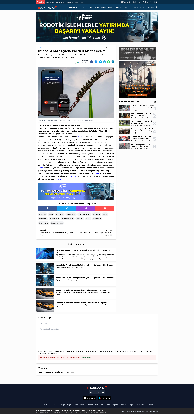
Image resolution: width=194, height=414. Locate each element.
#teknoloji (42, 214)
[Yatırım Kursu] (137, 79)
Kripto (110, 7)
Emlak (108, 405)
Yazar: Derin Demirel (46, 120)
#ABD (51, 214)
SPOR (82, 7)
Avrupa (130, 405)
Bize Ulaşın (137, 411)
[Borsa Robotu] (76, 191)
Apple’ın (81, 137)
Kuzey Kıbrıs (99, 405)
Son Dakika (73, 7)
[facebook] (91, 61)
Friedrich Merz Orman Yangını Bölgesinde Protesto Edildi (64, 2)
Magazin (128, 7)
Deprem (150, 7)
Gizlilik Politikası (147, 411)
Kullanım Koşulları (126, 411)
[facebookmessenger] (96, 61)
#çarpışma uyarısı (84, 214)
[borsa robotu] (97, 27)
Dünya (89, 7)
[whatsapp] (108, 61)
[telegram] (104, 61)
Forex (103, 7)
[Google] (89, 398)
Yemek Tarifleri (139, 7)
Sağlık (96, 7)
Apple (40, 168)
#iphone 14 (59, 214)
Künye (155, 411)
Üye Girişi (153, 2)
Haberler (123, 405)
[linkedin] (112, 61)
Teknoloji (118, 7)
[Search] (157, 7)
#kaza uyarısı (71, 214)
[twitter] (100, 61)
